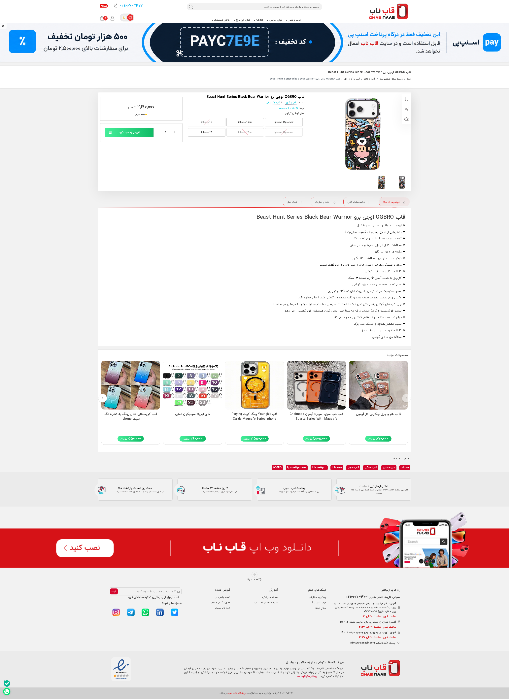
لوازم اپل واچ (242, 20)
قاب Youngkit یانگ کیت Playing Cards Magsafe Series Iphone (254, 416)
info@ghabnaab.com (362, 643)
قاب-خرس (353, 467)
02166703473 (131, 5)
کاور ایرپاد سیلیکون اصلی (192, 414)
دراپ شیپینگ (318, 602)
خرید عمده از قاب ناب (266, 602)
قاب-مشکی (370, 467)
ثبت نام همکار (222, 608)
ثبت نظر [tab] (292, 201)
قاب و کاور (294, 20)
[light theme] (130, 17)
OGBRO (277, 467)
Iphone (405, 467)
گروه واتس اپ (222, 597)
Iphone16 (337, 467)
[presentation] (406, 398)
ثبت (114, 591)
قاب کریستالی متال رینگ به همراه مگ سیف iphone (130, 416)
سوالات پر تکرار (270, 597)
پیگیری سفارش (317, 597)
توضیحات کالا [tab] (391, 201)
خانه (409, 79)
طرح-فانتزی (389, 467)
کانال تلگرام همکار (220, 602)
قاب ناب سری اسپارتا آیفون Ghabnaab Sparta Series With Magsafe (316, 416)
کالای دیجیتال (221, 20)
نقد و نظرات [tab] (322, 201)
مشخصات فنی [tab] (357, 201)
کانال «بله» (320, 608)
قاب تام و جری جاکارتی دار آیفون (378, 414)
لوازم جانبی (275, 20)
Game (259, 20)
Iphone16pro (319, 467)
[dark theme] (124, 17)
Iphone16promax (296, 467)
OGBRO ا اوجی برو (288, 108)
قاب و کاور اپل (352, 79)
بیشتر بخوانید (309, 676)
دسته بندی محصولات (391, 79)
